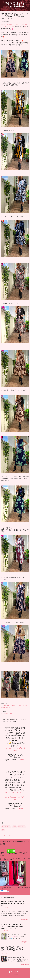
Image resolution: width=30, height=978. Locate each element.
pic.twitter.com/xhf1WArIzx (15, 798)
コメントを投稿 (7, 835)
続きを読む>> (25, 919)
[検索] (28, 3)
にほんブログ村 (4, 893)
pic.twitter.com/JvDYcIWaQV (15, 749)
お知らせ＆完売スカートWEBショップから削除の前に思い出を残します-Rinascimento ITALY (13, 949)
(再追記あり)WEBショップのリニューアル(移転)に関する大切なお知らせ (12, 903)
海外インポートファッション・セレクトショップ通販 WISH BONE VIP (15, 5)
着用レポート (21, 826)
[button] (28, 13)
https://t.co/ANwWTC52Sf (15, 793)
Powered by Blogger (16, 972)
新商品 (14, 826)
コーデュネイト (6, 826)
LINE (25, 27)
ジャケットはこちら (6, 713)
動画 (3, 830)
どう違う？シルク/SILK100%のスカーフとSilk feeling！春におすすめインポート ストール (12, 926)
